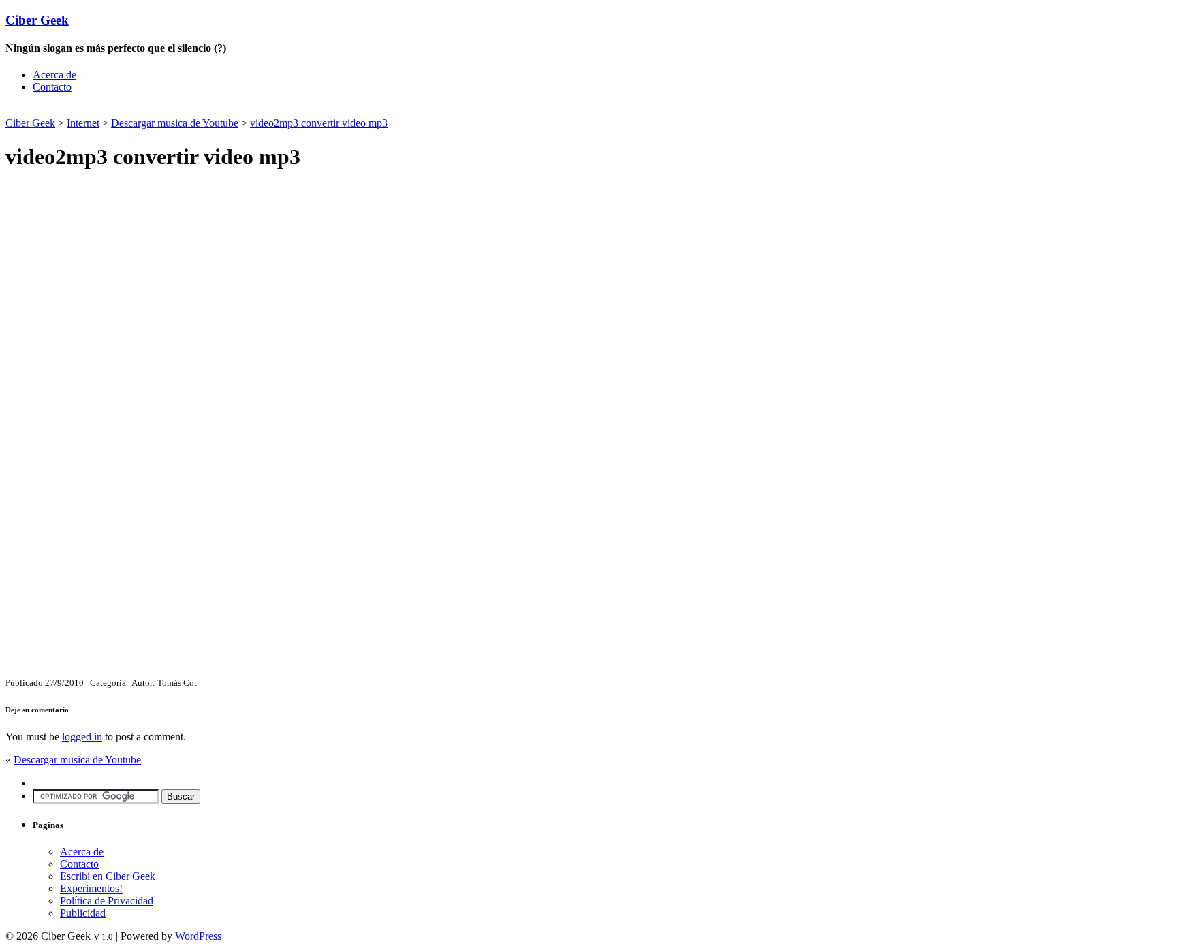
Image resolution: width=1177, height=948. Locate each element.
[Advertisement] (164, 109)
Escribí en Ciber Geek (107, 876)
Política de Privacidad (106, 900)
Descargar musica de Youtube (174, 123)
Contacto (52, 87)
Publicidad (83, 913)
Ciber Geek (37, 20)
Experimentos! (91, 888)
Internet (83, 123)
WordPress (198, 936)
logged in (82, 736)
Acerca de (54, 74)
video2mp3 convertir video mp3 (319, 123)
